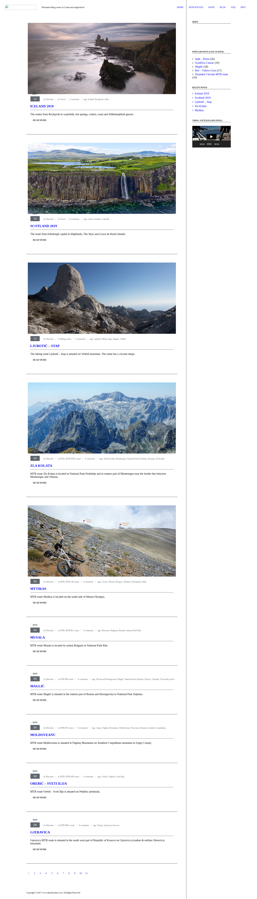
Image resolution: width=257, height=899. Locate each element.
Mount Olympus (116, 582)
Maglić (120, 679)
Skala (144, 582)
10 (81, 873)
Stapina (116, 339)
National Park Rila (133, 630)
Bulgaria (113, 630)
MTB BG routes (72, 630)
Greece (105, 582)
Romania (143, 728)
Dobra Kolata (109, 459)
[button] (198, 35)
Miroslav (50, 99)
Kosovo (116, 825)
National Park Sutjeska (133, 679)
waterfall (105, 219)
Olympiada (136, 582)
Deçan (100, 825)
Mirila (104, 339)
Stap (110, 339)
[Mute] (222, 144)
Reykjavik (99, 99)
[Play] (197, 144)
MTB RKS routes (67, 825)
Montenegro (121, 459)
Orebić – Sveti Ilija (48, 783)
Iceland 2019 (42, 106)
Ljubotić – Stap (45, 346)
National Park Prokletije (137, 459)
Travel (62, 99)
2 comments (74, 99)
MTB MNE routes (73, 459)
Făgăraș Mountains (110, 728)
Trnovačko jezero (167, 679)
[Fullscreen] (227, 144)
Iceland (91, 99)
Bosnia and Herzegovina (106, 679)
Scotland (97, 219)
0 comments (74, 219)
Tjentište (155, 679)
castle (90, 219)
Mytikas (127, 582)
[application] (211, 137)
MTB (62, 459)
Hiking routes (65, 339)
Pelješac (112, 776)
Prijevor (147, 679)
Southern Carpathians (157, 728)
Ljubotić (97, 339)
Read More (40, 120)
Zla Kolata (160, 459)
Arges (98, 728)
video (106, 99)
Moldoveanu (124, 728)
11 (86, 873)
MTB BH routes (67, 679)
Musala (122, 630)
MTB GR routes (72, 582)
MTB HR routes (72, 776)
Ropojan (151, 459)
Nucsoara (135, 728)
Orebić (105, 776)
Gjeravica (108, 825)
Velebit (123, 339)
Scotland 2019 (43, 226)
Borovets (105, 630)
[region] (211, 35)
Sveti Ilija (120, 776)
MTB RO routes (67, 728)
